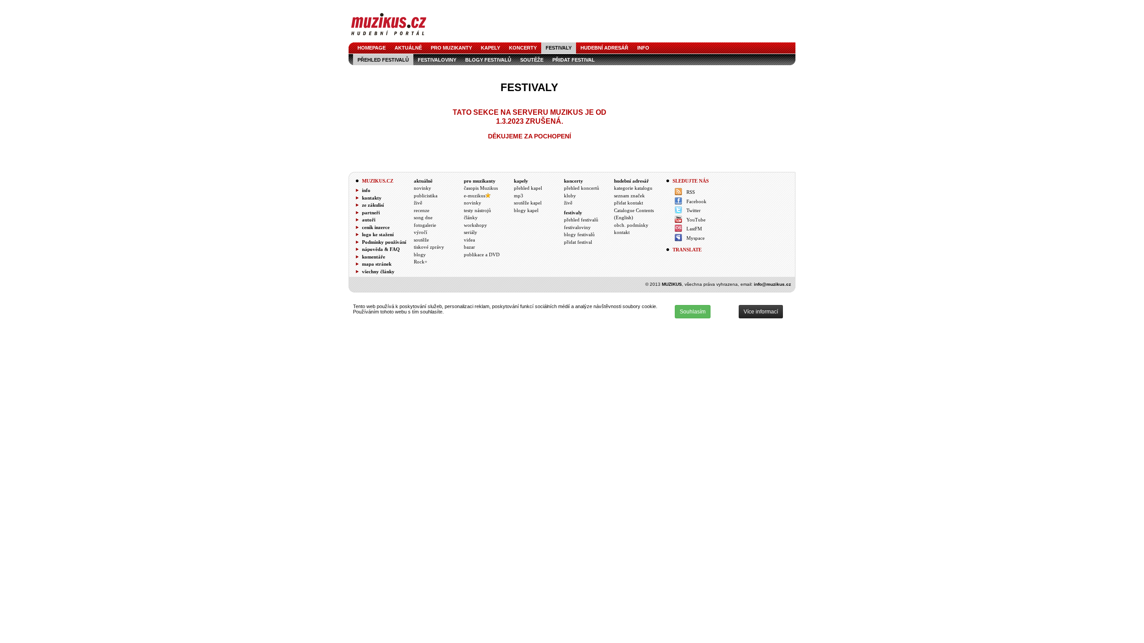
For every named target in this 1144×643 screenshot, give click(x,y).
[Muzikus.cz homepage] (389, 36)
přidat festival (573, 60)
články (471, 217)
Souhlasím (693, 312)
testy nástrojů (477, 210)
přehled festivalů (383, 60)
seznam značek (629, 195)
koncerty (523, 47)
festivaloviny (437, 60)
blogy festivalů (488, 60)
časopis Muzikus (481, 188)
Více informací (761, 312)
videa (469, 239)
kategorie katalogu (633, 188)
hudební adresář (604, 47)
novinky (422, 188)
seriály (470, 232)
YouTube (696, 219)
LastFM (694, 228)
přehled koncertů (581, 188)
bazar (469, 247)
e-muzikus (474, 195)
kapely (490, 47)
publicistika (425, 195)
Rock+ (420, 261)
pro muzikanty (451, 47)
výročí (420, 232)
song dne (423, 217)
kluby (570, 195)
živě (418, 202)
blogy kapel (526, 210)
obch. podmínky (631, 225)
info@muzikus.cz (772, 284)
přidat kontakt (628, 202)
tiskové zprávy (429, 247)
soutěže (531, 60)
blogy (420, 254)
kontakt (622, 232)
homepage (372, 47)
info (643, 47)
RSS (690, 192)
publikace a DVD (482, 254)
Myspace (695, 238)
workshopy (475, 225)
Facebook (696, 201)
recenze (421, 210)
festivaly (559, 47)
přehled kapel (528, 188)
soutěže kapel (528, 202)
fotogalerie (425, 225)
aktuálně (408, 47)
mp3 (518, 195)
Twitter (693, 210)
